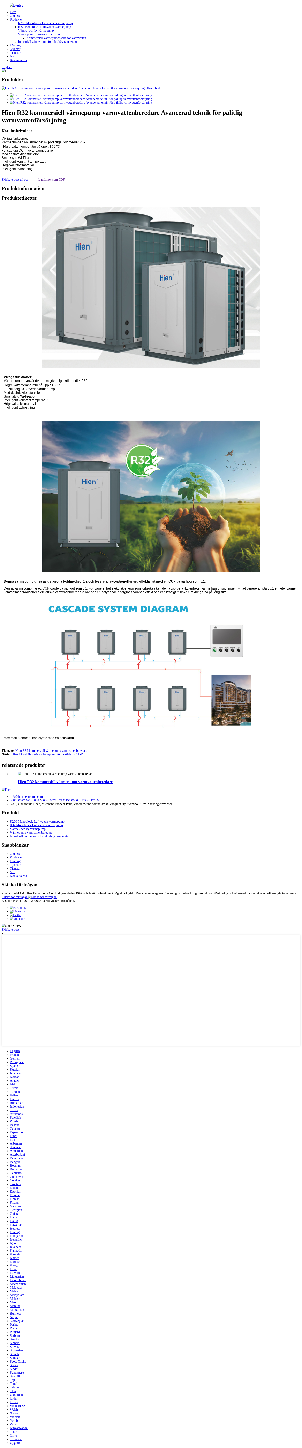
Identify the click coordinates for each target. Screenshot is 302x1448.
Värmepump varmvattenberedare (39, 34)
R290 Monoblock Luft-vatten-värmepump (45, 23)
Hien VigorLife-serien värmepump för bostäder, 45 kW (47, 754)
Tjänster (15, 52)
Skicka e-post (10, 929)
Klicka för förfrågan (15, 897)
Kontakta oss (18, 60)
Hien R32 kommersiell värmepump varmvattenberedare (51, 750)
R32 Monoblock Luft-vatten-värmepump (44, 27)
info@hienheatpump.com (26, 796)
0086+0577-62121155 (55, 800)
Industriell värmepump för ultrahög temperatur (48, 41)
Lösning (15, 45)
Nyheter (15, 49)
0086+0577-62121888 (24, 800)
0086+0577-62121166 (85, 800)
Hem (13, 12)
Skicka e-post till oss (15, 179)
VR (12, 56)
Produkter (16, 19)
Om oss (15, 15)
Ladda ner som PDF (51, 179)
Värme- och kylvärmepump (36, 30)
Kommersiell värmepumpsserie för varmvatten (56, 38)
